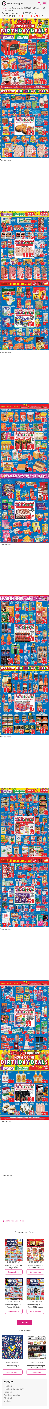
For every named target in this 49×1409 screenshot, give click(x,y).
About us (8, 1397)
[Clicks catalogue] (12, 1347)
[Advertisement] (24, 185)
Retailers (8, 1385)
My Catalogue (15, 3)
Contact (7, 1400)
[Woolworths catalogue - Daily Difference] (37, 1347)
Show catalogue (13, 1272)
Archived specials (12, 1394)
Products (8, 1391)
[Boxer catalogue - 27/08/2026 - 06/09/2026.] (36, 1250)
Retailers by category (14, 1388)
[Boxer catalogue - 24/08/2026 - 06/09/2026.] (14, 1250)
